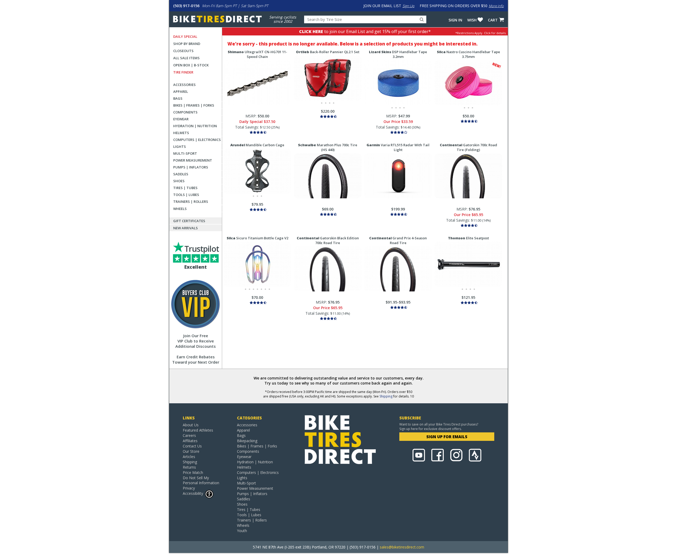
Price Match (193, 472)
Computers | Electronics (197, 139)
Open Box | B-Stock (191, 65)
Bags (177, 98)
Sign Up (408, 5)
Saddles (180, 174)
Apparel (180, 91)
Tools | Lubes (186, 194)
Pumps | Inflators (190, 167)
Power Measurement (192, 160)
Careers (189, 435)
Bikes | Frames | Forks (193, 105)
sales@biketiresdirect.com (402, 547)
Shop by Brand (186, 43)
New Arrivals (185, 228)
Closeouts (183, 50)
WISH (472, 19)
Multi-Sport (185, 153)
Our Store (191, 451)
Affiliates (190, 440)
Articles (189, 456)
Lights (179, 146)
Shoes (179, 181)
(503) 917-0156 (186, 5)
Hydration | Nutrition (195, 126)
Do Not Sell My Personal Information (201, 480)
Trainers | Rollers (190, 201)
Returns (189, 467)
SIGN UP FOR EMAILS (446, 436)
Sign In (455, 19)
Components (185, 112)
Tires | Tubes (185, 187)
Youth (242, 530)
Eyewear (181, 119)
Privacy (189, 488)
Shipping (385, 396)
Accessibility (193, 493)
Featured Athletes (198, 430)
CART (493, 19)
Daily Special (185, 36)
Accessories (184, 84)
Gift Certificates (189, 220)
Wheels (180, 208)
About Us (191, 424)
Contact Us (192, 446)
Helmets (181, 132)
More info (496, 5)
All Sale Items (186, 58)
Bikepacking (247, 440)
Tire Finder (183, 72)
